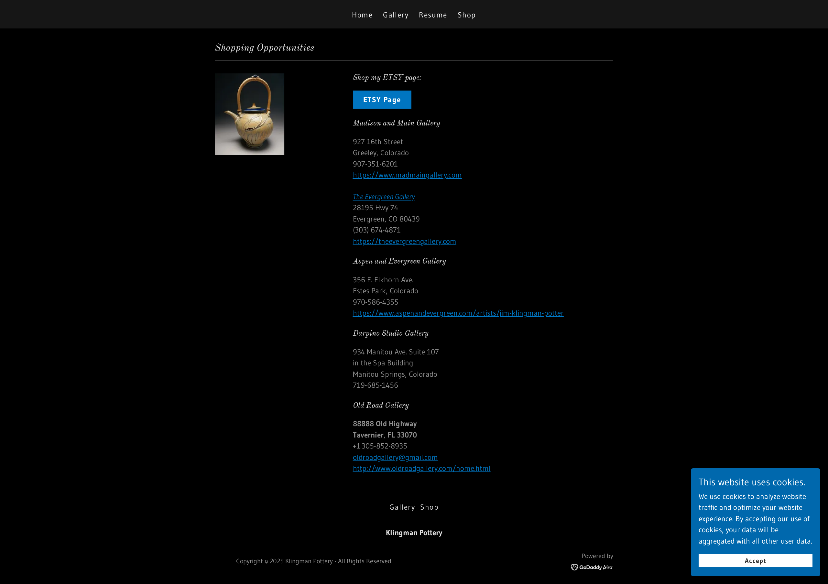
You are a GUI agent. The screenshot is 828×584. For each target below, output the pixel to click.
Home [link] (362, 14)
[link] (592, 566)
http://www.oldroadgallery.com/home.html (422, 468)
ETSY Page (382, 99)
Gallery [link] (396, 14)
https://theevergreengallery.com (404, 241)
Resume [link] (433, 14)
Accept (755, 561)
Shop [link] (467, 14)
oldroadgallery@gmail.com (395, 457)
